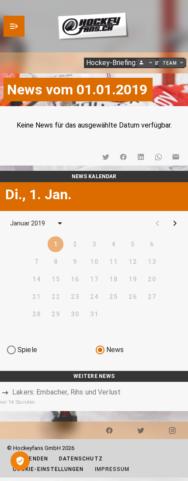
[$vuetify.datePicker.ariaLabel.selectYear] (60, 223)
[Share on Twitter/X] (106, 157)
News (115, 350)
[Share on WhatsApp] (158, 157)
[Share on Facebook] (123, 157)
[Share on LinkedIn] (141, 157)
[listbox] (94, 396)
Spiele (27, 350)
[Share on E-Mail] (176, 157)
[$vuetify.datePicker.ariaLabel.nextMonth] (175, 223)
